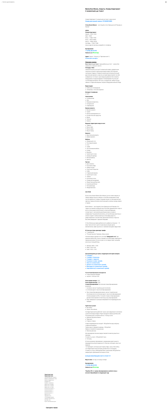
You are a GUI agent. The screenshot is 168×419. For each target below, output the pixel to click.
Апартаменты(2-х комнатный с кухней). (98, 268)
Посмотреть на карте (91, 58)
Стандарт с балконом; (93, 257)
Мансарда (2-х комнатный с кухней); (97, 266)
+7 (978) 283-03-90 (91, 50)
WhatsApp (96, 52)
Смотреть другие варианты (8, 1)
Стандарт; (89, 255)
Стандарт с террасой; (93, 259)
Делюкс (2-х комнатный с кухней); (96, 264)
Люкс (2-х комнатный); (93, 262)
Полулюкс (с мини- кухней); (94, 261)
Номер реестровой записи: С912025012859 (98, 21)
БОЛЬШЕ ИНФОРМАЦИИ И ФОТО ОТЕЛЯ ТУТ (98, 356)
